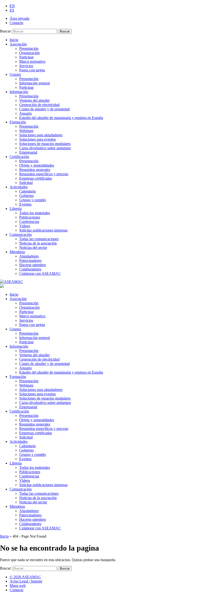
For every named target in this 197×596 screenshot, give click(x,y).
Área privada (19, 18)
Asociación (18, 44)
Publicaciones (29, 217)
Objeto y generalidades (36, 165)
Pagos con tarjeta (32, 70)
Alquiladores (29, 256)
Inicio (14, 40)
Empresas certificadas (35, 178)
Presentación (28, 48)
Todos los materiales (34, 213)
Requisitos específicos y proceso (43, 174)
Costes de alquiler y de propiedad (44, 109)
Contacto (16, 23)
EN (12, 6)
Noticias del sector (33, 247)
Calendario (27, 191)
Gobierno (26, 196)
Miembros (17, 252)
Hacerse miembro (32, 265)
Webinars (26, 131)
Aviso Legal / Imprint (26, 581)
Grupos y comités (32, 200)
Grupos (15, 74)
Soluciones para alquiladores (40, 135)
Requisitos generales (34, 170)
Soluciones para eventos (37, 139)
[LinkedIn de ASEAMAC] (185, 579)
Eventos (25, 204)
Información (19, 92)
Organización (29, 53)
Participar (26, 57)
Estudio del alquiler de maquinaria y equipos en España (61, 118)
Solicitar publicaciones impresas (43, 230)
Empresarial (28, 152)
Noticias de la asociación (38, 243)
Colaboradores (30, 269)
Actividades (19, 187)
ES (12, 10)
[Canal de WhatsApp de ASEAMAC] (194, 579)
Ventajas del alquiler (34, 100)
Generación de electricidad (39, 105)
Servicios (26, 66)
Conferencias (29, 222)
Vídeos (24, 226)
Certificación (19, 157)
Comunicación (21, 234)
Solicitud (26, 183)
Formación (18, 122)
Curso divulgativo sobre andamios (45, 148)
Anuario (25, 113)
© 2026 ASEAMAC (25, 577)
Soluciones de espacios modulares (45, 144)
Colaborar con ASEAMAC (40, 273)
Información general (34, 83)
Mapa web (18, 585)
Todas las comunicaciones (39, 239)
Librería (16, 209)
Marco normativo (32, 61)
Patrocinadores (30, 260)
